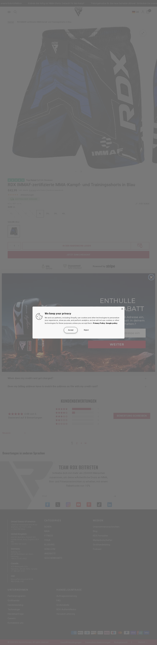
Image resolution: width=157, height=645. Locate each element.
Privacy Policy (99, 323)
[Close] (122, 308)
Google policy (111, 323)
